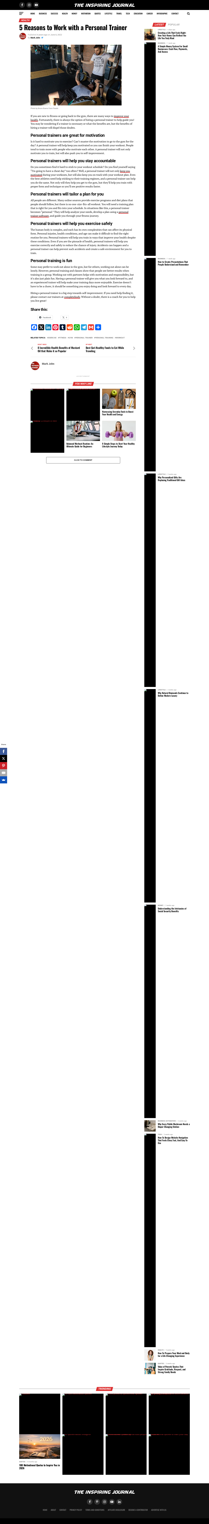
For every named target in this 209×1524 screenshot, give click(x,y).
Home (32, 13)
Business (43, 13)
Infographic (162, 13)
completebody (72, 297)
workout (120, 338)
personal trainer (84, 338)
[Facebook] (3, 751)
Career (150, 13)
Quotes (98, 13)
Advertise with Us (158, 1509)
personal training (104, 338)
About (53, 1509)
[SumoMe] (3, 779)
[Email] (3, 772)
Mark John (35, 38)
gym (71, 338)
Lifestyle (108, 13)
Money (74, 13)
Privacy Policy (76, 1509)
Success (54, 13)
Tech (128, 13)
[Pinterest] (3, 765)
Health (65, 13)
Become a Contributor (138, 1509)
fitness (62, 338)
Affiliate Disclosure (116, 1509)
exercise (52, 338)
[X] (3, 758)
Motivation (86, 13)
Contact (175, 13)
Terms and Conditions (94, 1509)
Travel (119, 13)
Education (138, 13)
